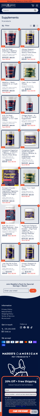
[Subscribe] (32, 291)
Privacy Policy (7, 309)
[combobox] (20, 10)
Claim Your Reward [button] (20, 411)
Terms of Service (8, 316)
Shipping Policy (7, 314)
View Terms (18, 406)
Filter (7, 26)
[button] (37, 378)
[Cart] (33, 5)
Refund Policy (7, 312)
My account (6, 318)
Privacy (24, 406)
